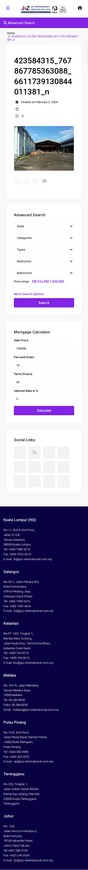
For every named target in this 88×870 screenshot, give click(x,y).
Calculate (44, 410)
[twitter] (49, 452)
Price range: (22, 281)
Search (44, 303)
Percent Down (24, 357)
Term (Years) (23, 374)
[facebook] (20, 452)
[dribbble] (63, 452)
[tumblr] (49, 467)
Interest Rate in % (26, 391)
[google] (20, 467)
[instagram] (49, 481)
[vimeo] (34, 481)
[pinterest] (63, 467)
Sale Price (21, 340)
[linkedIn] (34, 467)
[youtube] (20, 481)
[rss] (34, 452)
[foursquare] (63, 481)
